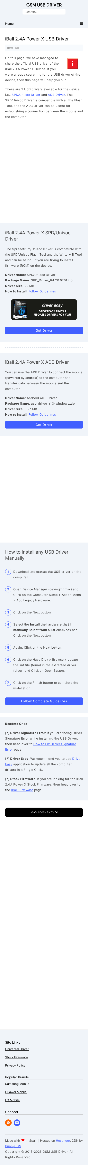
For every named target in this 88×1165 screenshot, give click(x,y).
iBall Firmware (22, 790)
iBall (17, 48)
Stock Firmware (16, 1057)
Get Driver (44, 330)
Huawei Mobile (16, 1092)
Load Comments (42, 812)
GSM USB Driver (44, 5)
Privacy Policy (15, 1065)
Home (10, 48)
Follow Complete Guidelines (44, 701)
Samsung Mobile (17, 1084)
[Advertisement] (44, 170)
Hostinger (63, 1141)
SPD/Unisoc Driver (26, 95)
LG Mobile (12, 1100)
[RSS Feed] (8, 1125)
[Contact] (17, 1125)
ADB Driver (56, 95)
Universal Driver (17, 1049)
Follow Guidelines (42, 291)
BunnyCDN (13, 1146)
